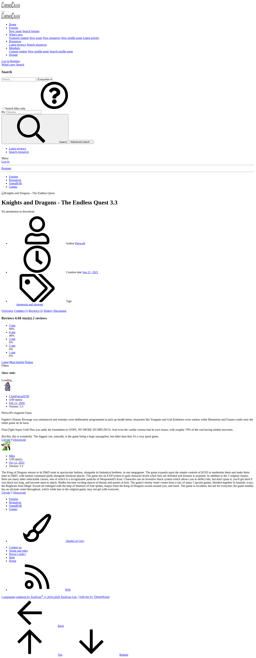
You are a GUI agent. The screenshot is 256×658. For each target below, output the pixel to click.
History (48, 310)
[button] (54, 108)
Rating (29, 362)
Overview (7, 310)
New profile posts (71, 38)
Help (12, 557)
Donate (13, 54)
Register (6, 168)
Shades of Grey (74, 541)
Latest (5, 362)
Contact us (15, 547)
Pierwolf (80, 243)
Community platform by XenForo (39, 597)
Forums (13, 27)
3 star (12, 339)
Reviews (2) (36, 310)
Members (14, 48)
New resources (51, 38)
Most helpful (16, 362)
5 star (12, 325)
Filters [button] (5, 365)
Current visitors (18, 51)
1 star (12, 352)
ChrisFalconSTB (19, 396)
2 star (12, 345)
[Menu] (2, 11)
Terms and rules (18, 550)
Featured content (19, 38)
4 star (12, 332)
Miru (12, 455)
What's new (16, 34)
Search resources (37, 44)
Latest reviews (17, 44)
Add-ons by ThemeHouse (94, 597)
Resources (15, 41)
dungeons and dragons (29, 304)
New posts (15, 31)
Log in (5, 161)
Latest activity (91, 38)
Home (12, 24)
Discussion (59, 310)
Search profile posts (61, 51)
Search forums (30, 31)
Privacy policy (17, 554)
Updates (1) (21, 310)
